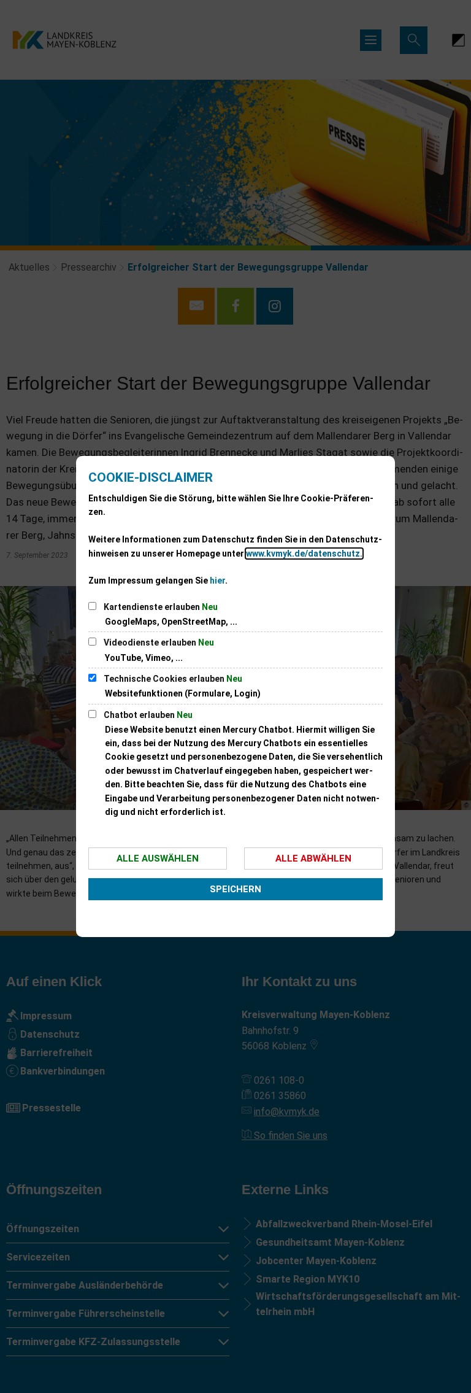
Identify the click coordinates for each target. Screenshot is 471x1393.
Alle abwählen (313, 858)
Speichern (235, 889)
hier (217, 580)
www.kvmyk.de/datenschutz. (304, 553)
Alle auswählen (158, 858)
